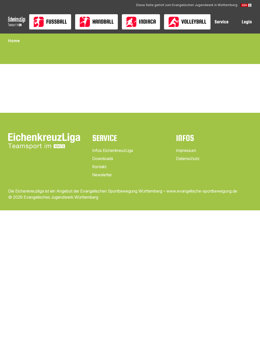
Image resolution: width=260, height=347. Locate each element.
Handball (103, 21)
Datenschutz (188, 158)
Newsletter (102, 174)
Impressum (186, 150)
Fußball (56, 21)
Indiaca (147, 21)
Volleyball (193, 21)
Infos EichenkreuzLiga (112, 150)
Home (14, 40)
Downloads (102, 158)
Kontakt (99, 166)
